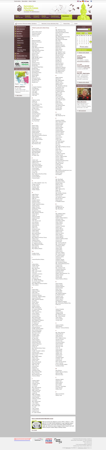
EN (78, 1)
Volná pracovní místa (21, 58)
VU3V (18, 53)
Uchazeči (36, 16)
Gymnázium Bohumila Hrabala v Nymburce (27, 23)
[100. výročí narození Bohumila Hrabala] (22, 63)
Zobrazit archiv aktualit (84, 52)
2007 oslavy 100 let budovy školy (21, 50)
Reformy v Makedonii (20, 86)
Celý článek (34, 430)
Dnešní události (84, 46)
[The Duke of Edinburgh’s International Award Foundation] (38, 440)
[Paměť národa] (49, 441)
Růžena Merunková (81, 101)
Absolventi (19, 47)
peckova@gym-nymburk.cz (83, 61)
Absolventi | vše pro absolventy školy (50, 23)
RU (88, 1)
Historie (19, 38)
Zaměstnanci (55, 16)
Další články (19, 95)
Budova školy (20, 40)
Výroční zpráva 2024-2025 (83, 66)
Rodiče (45, 16)
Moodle (34, 1)
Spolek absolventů (21, 29)
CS (81, 1)
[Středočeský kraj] (23, 439)
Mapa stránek (24, 1)
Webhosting (68, 447)
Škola (19, 16)
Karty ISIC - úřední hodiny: (83, 73)
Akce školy (19, 33)
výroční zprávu (86, 67)
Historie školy (66, 23)
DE (83, 1)
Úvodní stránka (17, 1)
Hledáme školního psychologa (81, 57)
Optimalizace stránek (82, 447)
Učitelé (18, 45)
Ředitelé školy (20, 42)
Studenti (28, 16)
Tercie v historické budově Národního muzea (42, 418)
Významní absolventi (21, 26)
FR (86, 1)
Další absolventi (82, 110)
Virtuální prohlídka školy (22, 55)
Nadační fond (19, 31)
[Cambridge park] (58, 441)
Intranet (30, 1)
